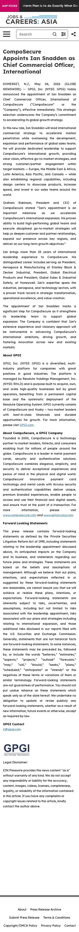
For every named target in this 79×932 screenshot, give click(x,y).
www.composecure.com (19, 515)
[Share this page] (73, 34)
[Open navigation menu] (6, 34)
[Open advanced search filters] (63, 34)
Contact (70, 925)
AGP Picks (9, 6)
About (22, 909)
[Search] (54, 34)
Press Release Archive (45, 909)
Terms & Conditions (56, 917)
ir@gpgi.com (12, 729)
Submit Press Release (24, 917)
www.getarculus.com (58, 515)
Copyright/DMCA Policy (20, 925)
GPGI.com (26, 425)
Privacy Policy (51, 925)
